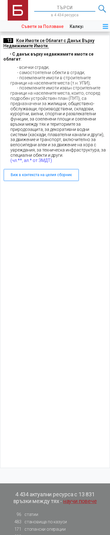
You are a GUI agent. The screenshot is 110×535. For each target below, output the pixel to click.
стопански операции (40, 529)
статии (27, 514)
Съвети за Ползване (42, 26)
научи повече (80, 501)
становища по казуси (40, 521)
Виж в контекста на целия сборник (41, 175)
